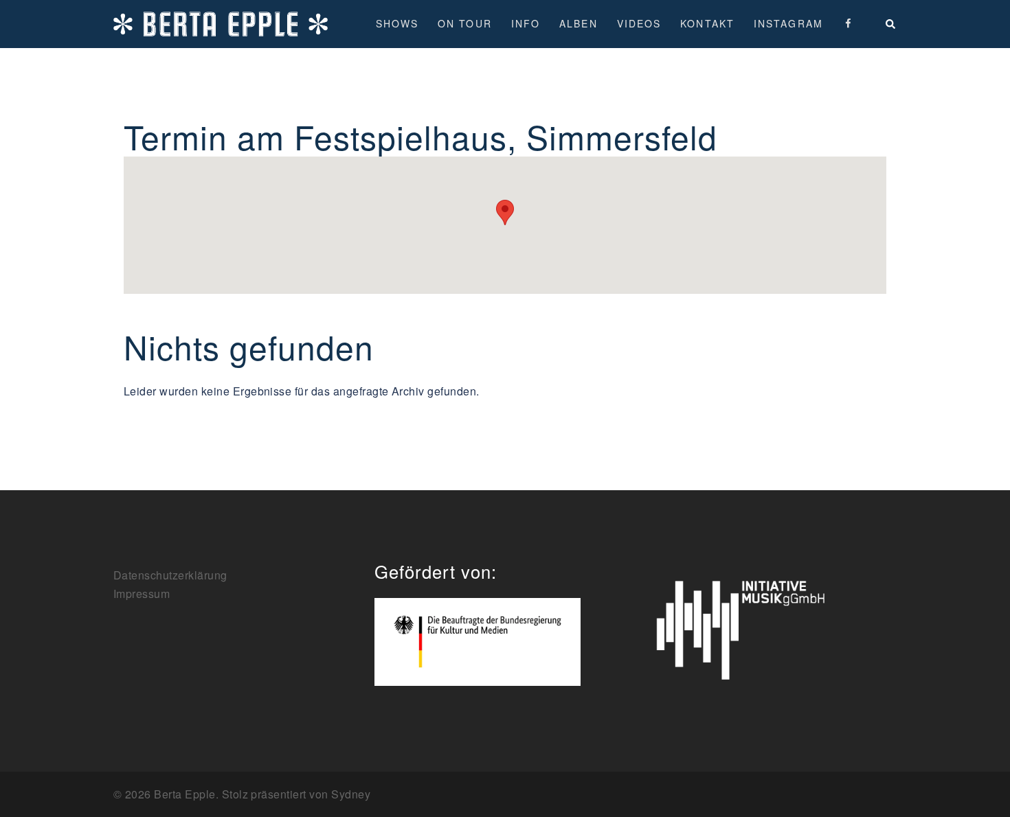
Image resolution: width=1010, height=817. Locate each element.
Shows (397, 23)
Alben (578, 23)
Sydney (350, 794)
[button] (891, 24)
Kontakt (707, 23)
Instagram (788, 23)
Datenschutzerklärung (170, 575)
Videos (639, 23)
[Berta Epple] (220, 22)
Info (525, 23)
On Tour (465, 23)
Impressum (141, 593)
